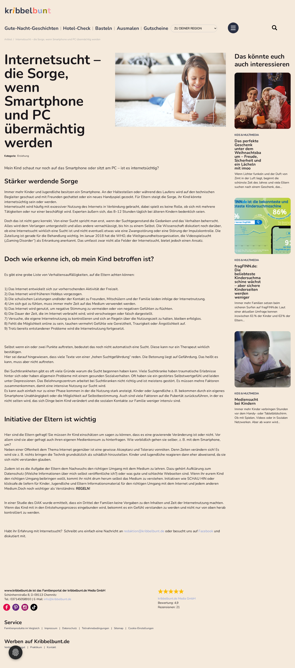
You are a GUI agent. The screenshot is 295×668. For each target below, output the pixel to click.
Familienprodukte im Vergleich (22, 628)
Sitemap (118, 628)
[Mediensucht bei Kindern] (263, 359)
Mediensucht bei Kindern (246, 401)
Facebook (205, 531)
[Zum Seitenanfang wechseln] (282, 655)
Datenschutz (69, 628)
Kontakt (51, 647)
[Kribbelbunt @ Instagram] (24, 607)
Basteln (103, 28)
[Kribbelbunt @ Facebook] (6, 607)
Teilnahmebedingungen (95, 628)
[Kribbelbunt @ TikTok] (33, 607)
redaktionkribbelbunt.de (144, 531)
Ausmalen (128, 28)
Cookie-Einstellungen (141, 628)
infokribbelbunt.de (57, 599)
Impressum (50, 628)
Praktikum (36, 647)
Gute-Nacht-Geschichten (32, 28)
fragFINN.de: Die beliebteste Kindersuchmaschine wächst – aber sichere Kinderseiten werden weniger (248, 282)
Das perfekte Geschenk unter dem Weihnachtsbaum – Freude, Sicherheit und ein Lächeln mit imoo (248, 154)
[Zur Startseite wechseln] (32, 11)
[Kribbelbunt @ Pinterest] (15, 607)
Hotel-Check (76, 28)
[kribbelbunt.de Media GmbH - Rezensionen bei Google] (177, 591)
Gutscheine (156, 28)
